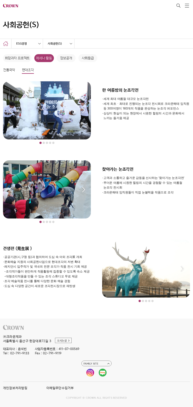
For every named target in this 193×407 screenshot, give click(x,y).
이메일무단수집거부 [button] (60, 388)
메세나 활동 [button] (44, 58)
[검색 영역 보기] (178, 5)
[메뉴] (187, 5)
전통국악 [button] (9, 70)
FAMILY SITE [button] (90, 363)
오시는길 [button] (62, 340)
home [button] (5, 43)
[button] (13, 327)
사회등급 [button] (88, 58)
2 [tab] (44, 143)
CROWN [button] (11, 5)
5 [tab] (53, 143)
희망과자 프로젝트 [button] (17, 58)
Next (83, 110)
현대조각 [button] (28, 70)
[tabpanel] (47, 110)
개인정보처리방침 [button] (15, 388)
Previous (10, 110)
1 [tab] (40, 143)
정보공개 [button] (66, 58)
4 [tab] (50, 143)
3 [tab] (47, 143)
